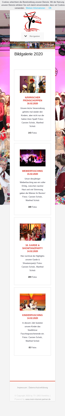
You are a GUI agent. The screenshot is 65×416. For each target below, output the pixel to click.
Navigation (34, 36)
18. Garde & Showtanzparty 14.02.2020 (32, 248)
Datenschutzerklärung (38, 387)
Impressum (22, 387)
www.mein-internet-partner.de (37, 399)
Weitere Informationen (35, 8)
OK (50, 8)
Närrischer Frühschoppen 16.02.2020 (32, 100)
